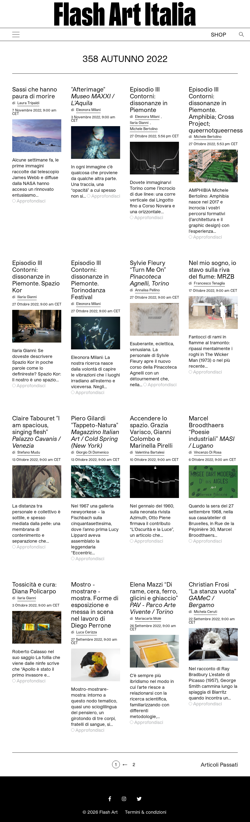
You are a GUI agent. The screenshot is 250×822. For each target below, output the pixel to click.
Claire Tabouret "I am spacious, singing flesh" (36, 432)
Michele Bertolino (143, 129)
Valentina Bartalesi (149, 452)
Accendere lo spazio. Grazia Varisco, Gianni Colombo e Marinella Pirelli (151, 432)
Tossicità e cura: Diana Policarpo (34, 588)
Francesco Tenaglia (209, 283)
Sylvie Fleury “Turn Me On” (149, 273)
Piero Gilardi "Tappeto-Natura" (95, 432)
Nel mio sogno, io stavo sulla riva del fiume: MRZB (212, 269)
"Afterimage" (92, 96)
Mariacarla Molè (148, 618)
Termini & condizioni (145, 812)
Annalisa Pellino (147, 290)
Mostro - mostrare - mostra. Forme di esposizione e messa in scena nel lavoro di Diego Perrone (94, 605)
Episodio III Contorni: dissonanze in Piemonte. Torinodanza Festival (90, 279)
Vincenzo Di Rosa (207, 452)
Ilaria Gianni (139, 123)
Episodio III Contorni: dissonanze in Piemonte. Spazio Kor (36, 276)
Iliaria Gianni (27, 297)
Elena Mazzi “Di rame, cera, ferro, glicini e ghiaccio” (154, 598)
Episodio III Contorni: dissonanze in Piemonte (148, 99)
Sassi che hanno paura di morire (34, 93)
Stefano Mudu (28, 452)
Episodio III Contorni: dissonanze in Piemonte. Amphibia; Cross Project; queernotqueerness (216, 110)
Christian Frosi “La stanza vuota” (212, 594)
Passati (219, 764)
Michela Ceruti (205, 611)
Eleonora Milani (88, 110)
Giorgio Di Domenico (92, 452)
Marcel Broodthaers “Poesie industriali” (211, 432)
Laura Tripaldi (28, 103)
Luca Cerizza (86, 632)
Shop (218, 34)
